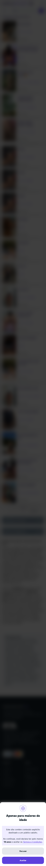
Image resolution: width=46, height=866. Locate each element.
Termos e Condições (32, 842)
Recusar (23, 851)
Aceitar (23, 860)
